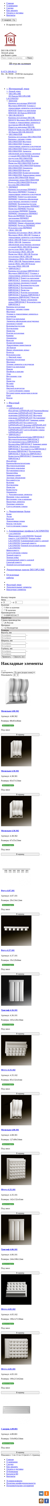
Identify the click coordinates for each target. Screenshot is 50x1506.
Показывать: (6, 675)
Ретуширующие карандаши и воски (21, 393)
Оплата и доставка (14, 13)
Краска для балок (13, 523)
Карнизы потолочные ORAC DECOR (24, 233)
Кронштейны (12, 473)
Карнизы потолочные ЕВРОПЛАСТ (23, 271)
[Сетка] (5, 670)
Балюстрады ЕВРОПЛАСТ (19, 456)
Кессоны (10, 386)
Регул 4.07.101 (8, 890)
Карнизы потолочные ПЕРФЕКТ (22, 189)
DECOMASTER (15, 134)
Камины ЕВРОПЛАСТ (30, 295)
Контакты (10, 15)
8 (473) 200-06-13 (9, 71)
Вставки (9, 383)
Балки (8, 514)
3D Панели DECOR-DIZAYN (20, 132)
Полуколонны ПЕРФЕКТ (28, 206)
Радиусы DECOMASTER (19, 182)
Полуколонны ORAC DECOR (21, 252)
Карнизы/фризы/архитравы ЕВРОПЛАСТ (26, 437)
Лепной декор (15, 91)
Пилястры (10, 331)
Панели (9, 369)
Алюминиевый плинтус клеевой (20, 560)
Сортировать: (7, 672)
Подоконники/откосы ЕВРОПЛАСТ (23, 442)
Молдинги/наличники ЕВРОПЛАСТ (23, 439)
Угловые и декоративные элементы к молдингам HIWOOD (24, 108)
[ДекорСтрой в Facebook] (46, 1502)
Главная (10, 3)
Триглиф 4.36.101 (9, 1010)
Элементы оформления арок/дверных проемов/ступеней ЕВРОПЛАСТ (24, 282)
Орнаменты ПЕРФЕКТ (28, 213)
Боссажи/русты (13, 480)
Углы (8, 374)
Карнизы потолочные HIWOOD (22, 103)
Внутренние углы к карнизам (19, 499)
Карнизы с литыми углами (17, 309)
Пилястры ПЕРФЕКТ (17, 209)
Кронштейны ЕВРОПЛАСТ (20, 444)
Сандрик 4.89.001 (9, 1429)
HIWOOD (13, 101)
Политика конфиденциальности (21, 1483)
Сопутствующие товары (19, 391)
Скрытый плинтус (14, 562)
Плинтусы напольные (15, 319)
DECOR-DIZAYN (16, 115)
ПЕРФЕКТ (13, 187)
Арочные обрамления (15, 478)
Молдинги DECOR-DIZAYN (29, 120)
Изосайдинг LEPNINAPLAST (21, 411)
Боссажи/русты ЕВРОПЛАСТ (33, 449)
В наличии (11, 610)
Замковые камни (13, 475)
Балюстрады (11, 490)
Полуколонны (12, 328)
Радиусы (10, 352)
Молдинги (10, 312)
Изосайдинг (11, 461)
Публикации (12, 1471)
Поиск (29, 58)
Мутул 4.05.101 (8, 1369)
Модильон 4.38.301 (10, 771)
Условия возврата (14, 1481)
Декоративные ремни (15, 521)
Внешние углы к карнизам (17, 497)
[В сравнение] (41, 735)
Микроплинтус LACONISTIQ (21, 536)
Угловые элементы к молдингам (20, 364)
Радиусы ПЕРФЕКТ (26, 225)
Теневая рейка (12, 557)
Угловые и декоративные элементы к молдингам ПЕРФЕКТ (24, 194)
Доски (9, 516)
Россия (10, 623)
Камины (9, 335)
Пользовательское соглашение (20, 1485)
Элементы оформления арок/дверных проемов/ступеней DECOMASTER (24, 153)
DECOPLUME (15, 94)
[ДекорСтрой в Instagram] (41, 1502)
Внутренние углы (13, 376)
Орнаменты (11, 338)
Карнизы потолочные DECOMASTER (24, 137)
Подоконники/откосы (15, 470)
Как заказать (12, 10)
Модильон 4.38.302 (10, 831)
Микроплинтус (12, 550)
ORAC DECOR (15, 230)
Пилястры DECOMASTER (19, 163)
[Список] (2, 670)
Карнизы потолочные (15, 307)
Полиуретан (12, 628)
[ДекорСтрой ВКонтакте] (41, 1495)
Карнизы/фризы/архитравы (18, 463)
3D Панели (11, 347)
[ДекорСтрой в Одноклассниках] (46, 1495)
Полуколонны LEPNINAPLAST (21, 427)
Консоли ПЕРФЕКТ (16, 216)
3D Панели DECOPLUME (19, 96)
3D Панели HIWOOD (26, 113)
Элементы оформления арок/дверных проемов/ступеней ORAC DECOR (24, 244)
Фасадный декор (13, 585)
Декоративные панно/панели (18, 345)
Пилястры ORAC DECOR (19, 254)
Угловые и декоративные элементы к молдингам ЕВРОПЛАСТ (24, 275)
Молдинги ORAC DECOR (19, 235)
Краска (9, 398)
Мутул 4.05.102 (8, 1309)
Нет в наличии (12, 607)
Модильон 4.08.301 (10, 1130)
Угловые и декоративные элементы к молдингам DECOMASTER (24, 146)
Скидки (9, 8)
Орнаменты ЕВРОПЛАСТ (19, 297)
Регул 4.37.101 (8, 950)
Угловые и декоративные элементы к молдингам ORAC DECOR (24, 237)
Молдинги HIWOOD (17, 106)
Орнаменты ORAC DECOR (20, 259)
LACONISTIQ (12, 98)
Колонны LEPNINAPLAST (34, 425)
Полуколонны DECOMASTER (21, 161)
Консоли (10, 340)
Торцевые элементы (15, 504)
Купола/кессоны (13, 355)
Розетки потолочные (15, 333)
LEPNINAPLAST (16, 408)
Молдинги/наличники (15, 466)
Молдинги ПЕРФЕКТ (17, 192)
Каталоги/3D (12, 1474)
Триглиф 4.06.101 (9, 1249)
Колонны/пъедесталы (15, 326)
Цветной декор (15, 357)
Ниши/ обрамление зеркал (17, 350)
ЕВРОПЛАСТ (15, 268)
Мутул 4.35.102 (8, 1070)
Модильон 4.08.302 (10, 711)
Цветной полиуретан (15, 388)
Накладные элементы (15, 502)
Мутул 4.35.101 (8, 1189)
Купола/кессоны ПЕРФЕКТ (20, 228)
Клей (8, 395)
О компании (12, 6)
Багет (8, 379)
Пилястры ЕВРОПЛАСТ (31, 454)
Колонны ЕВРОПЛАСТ (18, 451)
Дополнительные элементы (20, 494)
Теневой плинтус (13, 555)
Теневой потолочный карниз (18, 565)
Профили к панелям (15, 371)
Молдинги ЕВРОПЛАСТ (18, 273)
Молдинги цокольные (15, 468)
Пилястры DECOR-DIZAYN (29, 130)
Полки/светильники (14, 343)
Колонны (10, 482)
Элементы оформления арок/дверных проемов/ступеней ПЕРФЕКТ (23, 201)
